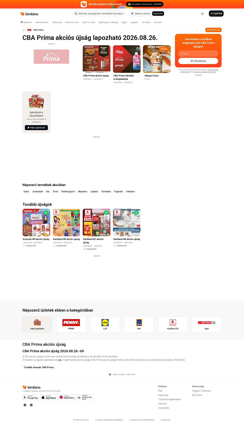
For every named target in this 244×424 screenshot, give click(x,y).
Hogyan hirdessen (201, 390)
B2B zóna (197, 395)
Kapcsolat (163, 395)
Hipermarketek (42, 22)
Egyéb (124, 22)
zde (59, 359)
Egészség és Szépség (108, 22)
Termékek (146, 22)
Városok (157, 22)
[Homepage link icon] (110, 374)
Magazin (134, 22)
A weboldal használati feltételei (141, 420)
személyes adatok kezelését (204, 72)
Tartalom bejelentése (169, 399)
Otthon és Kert (72, 22)
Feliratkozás (215, 30)
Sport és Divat (88, 22)
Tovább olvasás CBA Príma (39, 367)
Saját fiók (217, 13)
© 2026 (81, 420)
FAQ (160, 390)
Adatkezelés (165, 420)
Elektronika (57, 22)
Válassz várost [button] (142, 13)
